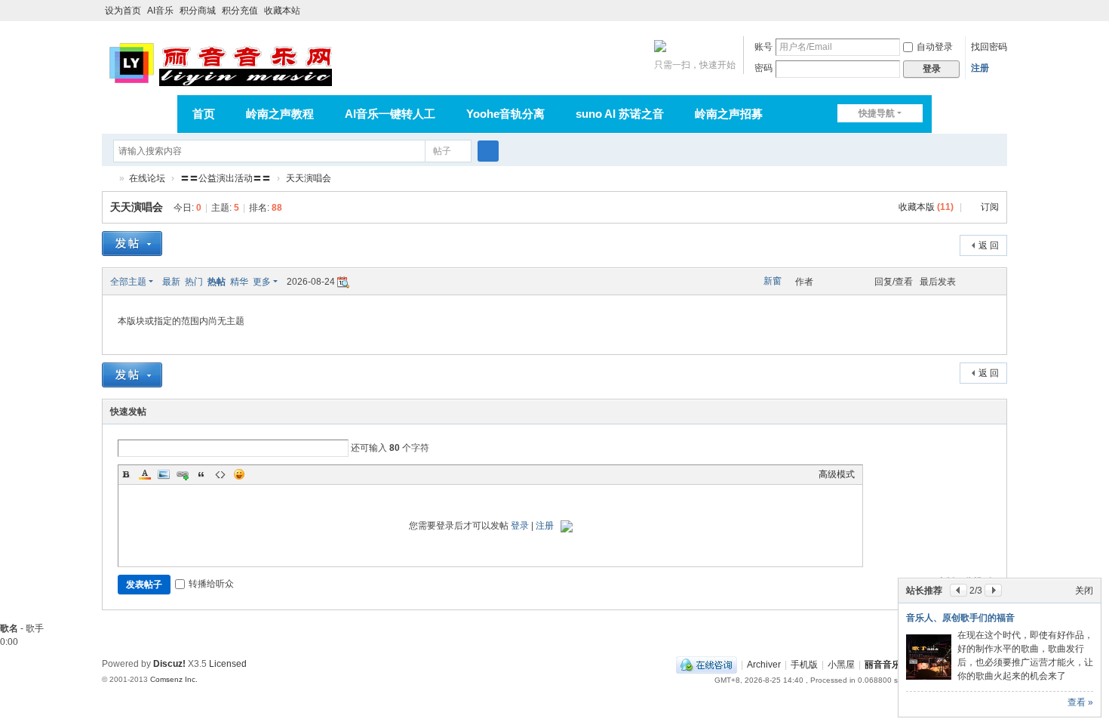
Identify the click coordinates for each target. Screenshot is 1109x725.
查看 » (1080, 702)
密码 (763, 68)
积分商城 (198, 10)
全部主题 (128, 281)
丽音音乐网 (108, 179)
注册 (980, 68)
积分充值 (240, 10)
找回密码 (989, 47)
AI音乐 (160, 10)
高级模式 (837, 474)
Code (220, 474)
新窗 (772, 281)
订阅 (990, 207)
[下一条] (993, 590)
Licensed (228, 664)
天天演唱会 (308, 178)
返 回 (988, 245)
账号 (763, 47)
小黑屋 (841, 664)
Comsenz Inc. (174, 679)
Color (144, 474)
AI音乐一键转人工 (390, 113)
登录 (520, 525)
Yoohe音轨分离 (505, 113)
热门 (194, 281)
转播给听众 (211, 583)
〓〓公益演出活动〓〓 (225, 178)
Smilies (239, 474)
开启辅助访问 (986, 10)
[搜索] (488, 151)
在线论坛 (147, 178)
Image (163, 474)
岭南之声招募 (729, 113)
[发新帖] (132, 245)
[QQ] (706, 664)
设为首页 (123, 10)
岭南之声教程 (280, 113)
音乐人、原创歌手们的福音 (960, 617)
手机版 (804, 664)
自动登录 (935, 47)
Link (182, 474)
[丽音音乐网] (220, 62)
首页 (203, 113)
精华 (239, 281)
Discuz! (169, 664)
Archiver (764, 664)
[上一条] (958, 590)
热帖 (216, 281)
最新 (171, 281)
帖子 (442, 151)
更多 (262, 281)
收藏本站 (282, 10)
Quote (201, 474)
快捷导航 (877, 113)
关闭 (1084, 590)
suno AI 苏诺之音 (620, 113)
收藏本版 (926, 207)
